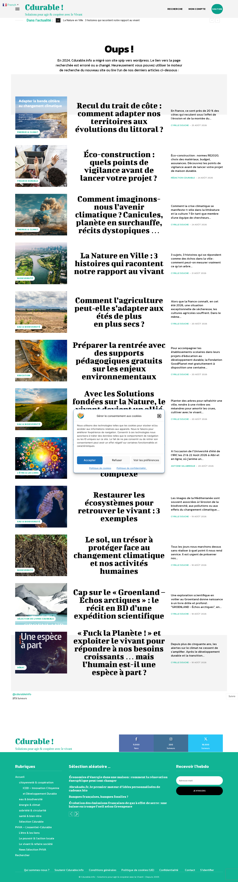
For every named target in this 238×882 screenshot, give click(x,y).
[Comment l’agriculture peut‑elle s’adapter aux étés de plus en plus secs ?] (41, 312)
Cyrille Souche (180, 125)
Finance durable (27, 180)
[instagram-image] (15, 719)
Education (23, 375)
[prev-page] (71, 814)
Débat (21, 667)
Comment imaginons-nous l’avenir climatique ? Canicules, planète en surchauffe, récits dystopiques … (119, 214)
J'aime (136, 735)
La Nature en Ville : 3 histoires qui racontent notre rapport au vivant (119, 263)
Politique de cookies (100, 468)
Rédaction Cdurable (183, 177)
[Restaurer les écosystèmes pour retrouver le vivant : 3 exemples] (41, 506)
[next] (217, 20)
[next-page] (76, 814)
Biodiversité (25, 278)
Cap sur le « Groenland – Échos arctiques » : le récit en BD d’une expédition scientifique (119, 603)
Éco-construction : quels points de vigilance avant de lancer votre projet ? (119, 166)
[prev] (212, 20)
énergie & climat (27, 132)
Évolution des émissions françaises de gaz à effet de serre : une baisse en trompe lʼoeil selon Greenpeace (118, 804)
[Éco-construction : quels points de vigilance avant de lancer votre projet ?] (41, 166)
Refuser (117, 460)
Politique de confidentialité (132, 468)
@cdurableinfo (22, 694)
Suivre (232, 696)
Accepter (90, 460)
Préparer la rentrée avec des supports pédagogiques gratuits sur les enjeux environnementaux (119, 360)
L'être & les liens (27, 472)
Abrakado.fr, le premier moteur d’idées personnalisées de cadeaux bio (114, 788)
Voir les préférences (146, 460)
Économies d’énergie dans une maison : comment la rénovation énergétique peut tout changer (118, 778)
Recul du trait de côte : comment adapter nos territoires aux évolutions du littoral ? (119, 117)
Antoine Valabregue (183, 466)
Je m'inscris (199, 790)
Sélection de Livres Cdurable (35, 618)
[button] (159, 416)
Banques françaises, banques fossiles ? (98, 796)
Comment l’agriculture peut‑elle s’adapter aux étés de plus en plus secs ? (105, 20)
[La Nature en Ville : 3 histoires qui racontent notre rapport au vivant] (41, 263)
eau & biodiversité (28, 326)
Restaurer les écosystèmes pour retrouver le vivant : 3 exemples (119, 506)
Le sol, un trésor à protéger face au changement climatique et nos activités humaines (119, 555)
